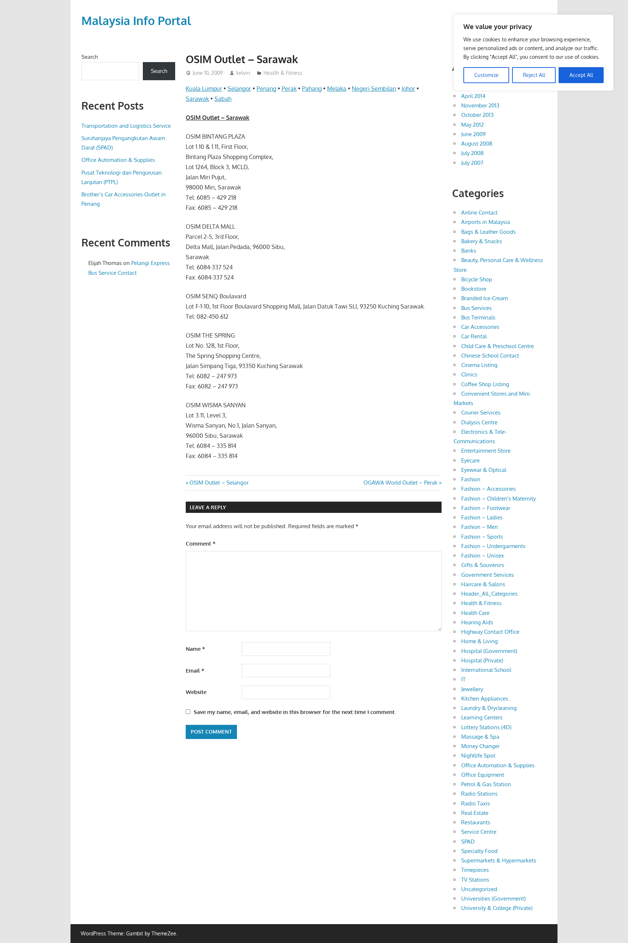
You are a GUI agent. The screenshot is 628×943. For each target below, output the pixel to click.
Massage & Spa (480, 736)
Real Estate (474, 812)
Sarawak (197, 98)
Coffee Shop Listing (485, 384)
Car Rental (474, 336)
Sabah (223, 98)
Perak (289, 88)
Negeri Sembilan (374, 88)
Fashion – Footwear (485, 508)
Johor (408, 88)
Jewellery (472, 689)
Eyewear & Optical (483, 469)
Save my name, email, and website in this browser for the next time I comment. (295, 712)
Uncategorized (479, 889)
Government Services (487, 574)
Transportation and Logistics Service (126, 125)
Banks (468, 250)
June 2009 (473, 134)
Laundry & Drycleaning (489, 708)
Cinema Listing (479, 365)
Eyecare (470, 460)
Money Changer (480, 746)
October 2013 (477, 114)
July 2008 (472, 153)
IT (463, 679)
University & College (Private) (496, 908)
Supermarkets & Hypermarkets (498, 860)
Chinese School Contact (490, 355)
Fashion (470, 479)
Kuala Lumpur (204, 88)
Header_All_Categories (489, 593)
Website (196, 692)
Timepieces (475, 869)
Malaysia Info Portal (136, 20)
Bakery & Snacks (481, 241)
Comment (201, 543)
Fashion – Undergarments (493, 546)
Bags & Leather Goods (488, 231)
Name (195, 648)
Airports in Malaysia (485, 222)
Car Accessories (480, 326)
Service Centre (478, 831)
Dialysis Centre (479, 422)
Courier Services (480, 412)
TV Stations (475, 879)
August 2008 (476, 143)
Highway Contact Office (490, 631)
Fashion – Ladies (482, 517)
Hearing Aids (477, 622)
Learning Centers (482, 717)
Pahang (312, 88)
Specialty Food (479, 851)
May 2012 (472, 124)
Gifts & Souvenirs (482, 565)
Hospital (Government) (489, 651)
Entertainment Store (486, 450)
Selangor (239, 88)
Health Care (475, 612)
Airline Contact (479, 212)
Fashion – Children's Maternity (498, 498)
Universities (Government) (493, 898)
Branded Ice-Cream (484, 298)
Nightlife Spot (478, 755)
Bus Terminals (478, 317)
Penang (266, 88)
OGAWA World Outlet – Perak (400, 482)
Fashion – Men (479, 526)
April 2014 (473, 96)
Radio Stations (479, 793)
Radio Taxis (475, 803)
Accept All (581, 75)
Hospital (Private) (482, 660)
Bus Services (476, 308)
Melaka (336, 88)
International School (486, 669)
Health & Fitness (282, 73)
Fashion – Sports (482, 536)
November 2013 (480, 105)
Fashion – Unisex (482, 555)
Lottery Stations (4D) (486, 727)
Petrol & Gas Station (486, 784)
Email (195, 670)
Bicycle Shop (476, 279)
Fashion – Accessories (488, 488)
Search (89, 56)
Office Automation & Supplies (118, 159)
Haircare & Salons (483, 584)
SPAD (468, 841)
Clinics (469, 374)
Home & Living (479, 641)
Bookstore (473, 288)
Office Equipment (482, 774)
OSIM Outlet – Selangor (219, 482)
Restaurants (475, 822)
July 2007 (472, 162)
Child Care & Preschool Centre (497, 346)
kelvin (243, 73)
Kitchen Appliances (484, 698)
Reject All (534, 75)
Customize (486, 75)
